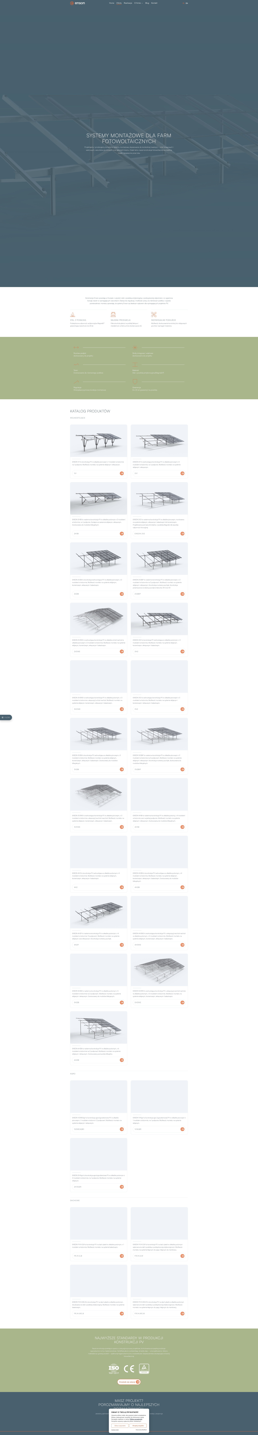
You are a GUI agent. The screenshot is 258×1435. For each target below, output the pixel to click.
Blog (147, 3)
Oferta (119, 3)
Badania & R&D (145, 17)
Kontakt (154, 3)
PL (184, 3)
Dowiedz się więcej (127, 1382)
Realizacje (128, 3)
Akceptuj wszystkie (138, 1425)
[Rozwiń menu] (142, 3)
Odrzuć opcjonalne (119, 1425)
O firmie (137, 3)
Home (111, 3)
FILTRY (6, 717)
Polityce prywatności (136, 1419)
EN (187, 3)
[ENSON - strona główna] (77, 3)
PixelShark (144, 1429)
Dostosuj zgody (115, 1429)
